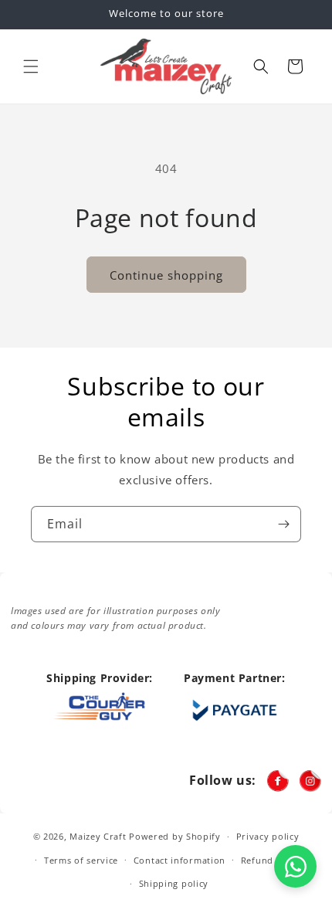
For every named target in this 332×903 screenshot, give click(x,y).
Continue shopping (166, 275)
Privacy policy (268, 836)
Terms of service (81, 860)
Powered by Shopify (175, 836)
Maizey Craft (97, 836)
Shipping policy (174, 883)
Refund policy (272, 860)
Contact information (179, 860)
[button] (31, 66)
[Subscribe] (283, 524)
